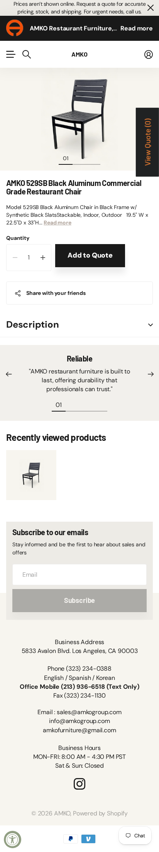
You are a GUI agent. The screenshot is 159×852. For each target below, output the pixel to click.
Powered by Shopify (100, 813)
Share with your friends (56, 293)
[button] (8, 374)
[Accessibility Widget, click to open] (12, 839)
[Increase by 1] (42, 257)
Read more (136, 28)
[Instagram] (79, 784)
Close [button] (150, 8)
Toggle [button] (150, 324)
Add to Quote (90, 255)
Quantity (17, 237)
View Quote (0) (147, 142)
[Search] (26, 54)
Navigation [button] (10, 54)
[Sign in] (148, 54)
